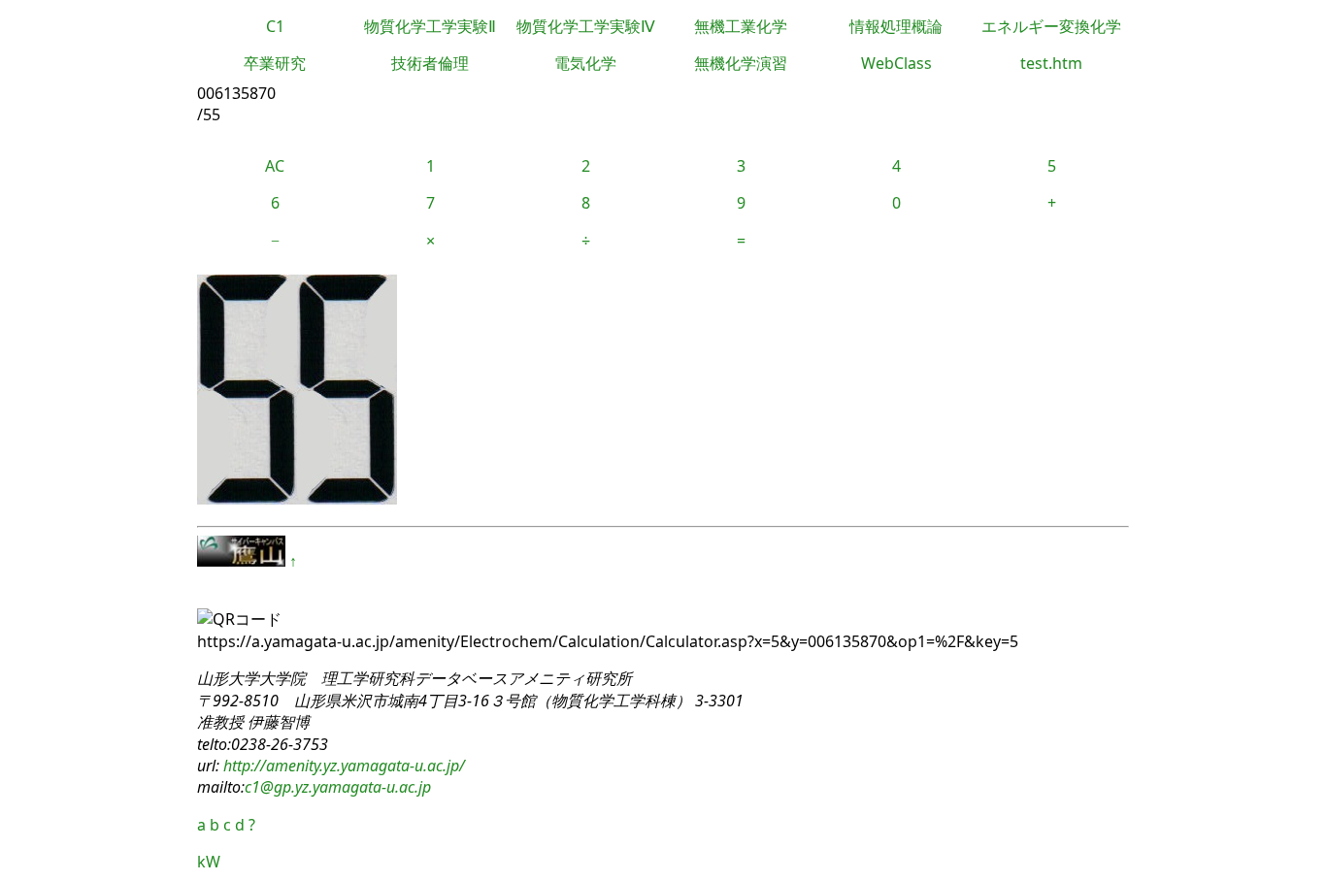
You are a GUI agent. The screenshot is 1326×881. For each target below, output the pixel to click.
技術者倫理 (430, 63)
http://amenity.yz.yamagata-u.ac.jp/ (342, 765)
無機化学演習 (740, 63)
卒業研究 (275, 63)
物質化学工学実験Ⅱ (430, 26)
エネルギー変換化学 (1051, 26)
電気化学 (585, 63)
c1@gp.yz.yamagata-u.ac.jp (338, 787)
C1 (275, 26)
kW (208, 861)
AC (274, 166)
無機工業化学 (740, 26)
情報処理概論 (896, 26)
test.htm (1051, 63)
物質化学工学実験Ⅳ (585, 26)
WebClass (896, 63)
